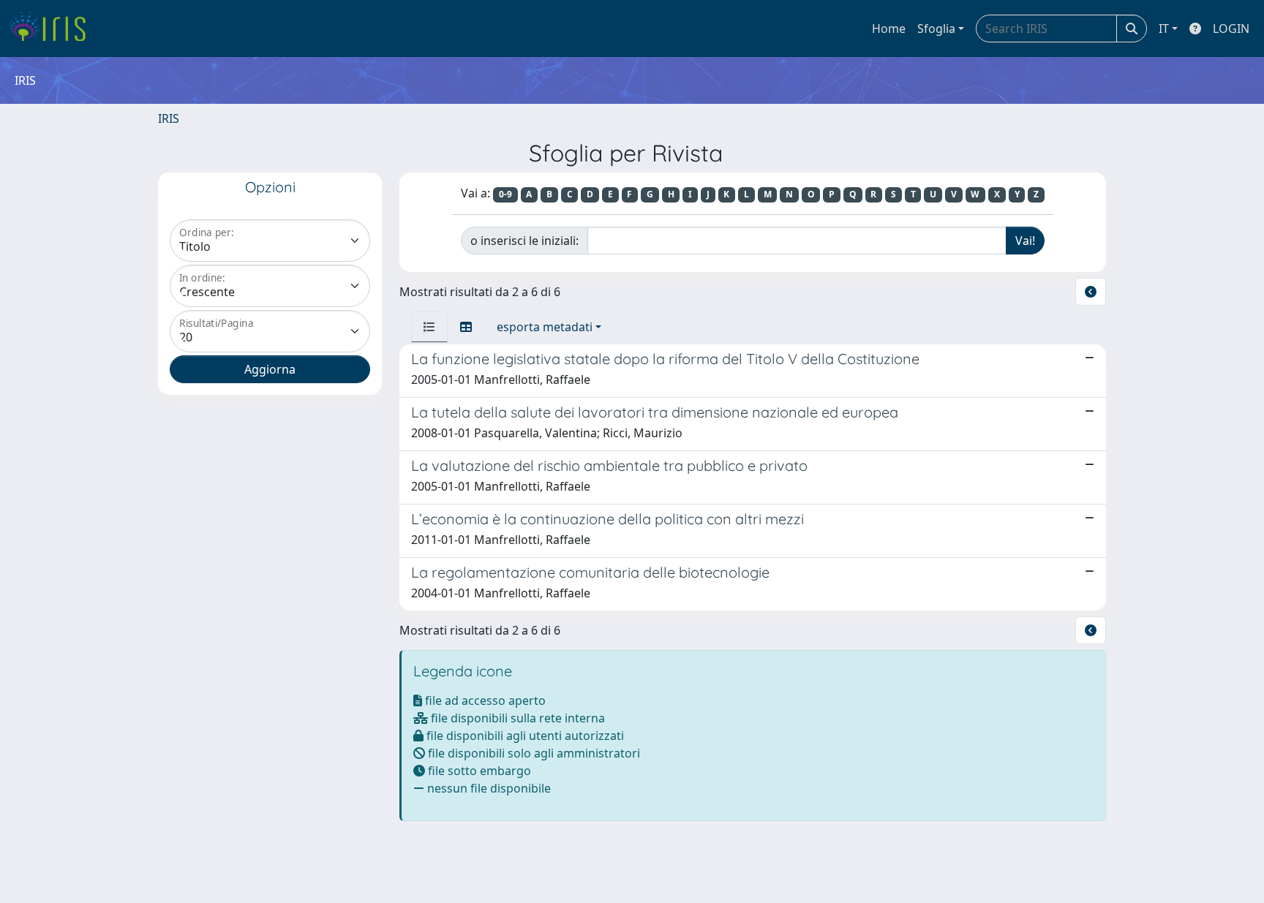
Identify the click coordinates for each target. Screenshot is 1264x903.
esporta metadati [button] (544, 327)
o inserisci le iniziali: (524, 241)
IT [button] (1164, 28)
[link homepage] (53, 28)
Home (889, 28)
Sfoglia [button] (936, 28)
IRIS (168, 118)
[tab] (429, 326)
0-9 (505, 194)
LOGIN (1231, 28)
